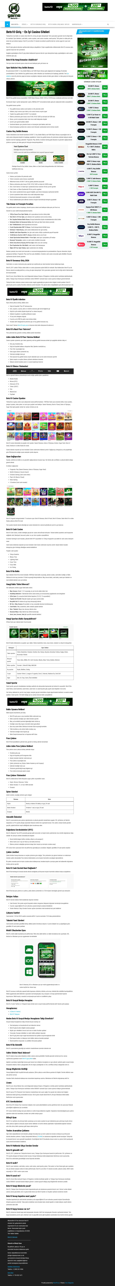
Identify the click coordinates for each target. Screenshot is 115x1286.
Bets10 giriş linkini (27, 1058)
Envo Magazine (69, 1283)
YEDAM (40, 1136)
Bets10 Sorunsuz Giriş (38, 24)
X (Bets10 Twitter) (15, 1011)
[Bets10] (7, 24)
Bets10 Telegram (15, 1014)
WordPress (56, 1283)
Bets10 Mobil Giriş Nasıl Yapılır (58, 24)
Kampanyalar (76, 24)
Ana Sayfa (14, 24)
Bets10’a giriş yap (23, 325)
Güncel (24, 24)
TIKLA (105, 87)
